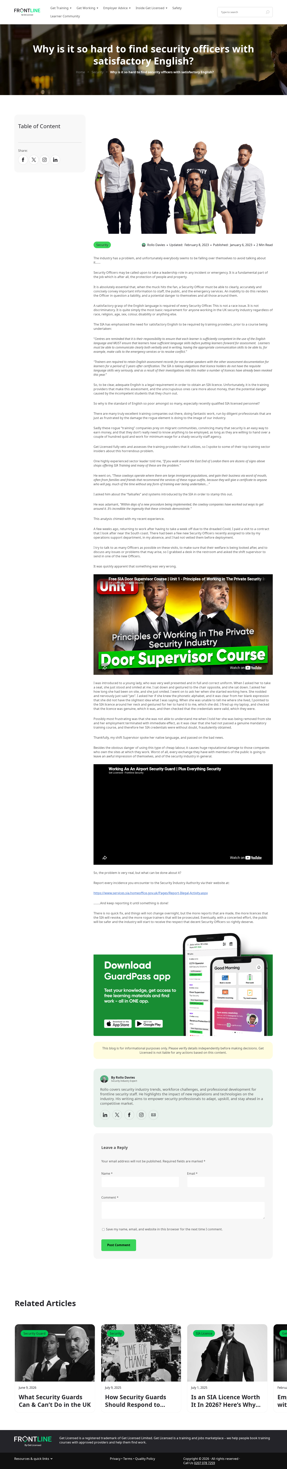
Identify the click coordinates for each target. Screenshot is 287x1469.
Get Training (59, 8)
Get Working (86, 8)
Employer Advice (115, 8)
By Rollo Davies (123, 1077)
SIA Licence (204, 1333)
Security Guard (34, 1333)
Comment (110, 1197)
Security (102, 245)
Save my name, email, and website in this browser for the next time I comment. (164, 1229)
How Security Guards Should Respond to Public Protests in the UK (136, 1400)
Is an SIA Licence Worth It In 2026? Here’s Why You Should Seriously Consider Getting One (225, 1400)
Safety (177, 8)
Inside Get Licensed (150, 8)
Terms (127, 1459)
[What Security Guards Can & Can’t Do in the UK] (55, 1353)
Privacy (115, 1459)
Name (107, 1173)
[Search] (268, 12)
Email (192, 1173)
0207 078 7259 (204, 1463)
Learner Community (65, 16)
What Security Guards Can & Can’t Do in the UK (55, 1400)
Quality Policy (145, 1459)
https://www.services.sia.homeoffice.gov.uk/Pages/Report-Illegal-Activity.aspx (151, 893)
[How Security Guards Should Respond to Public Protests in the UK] (141, 1353)
